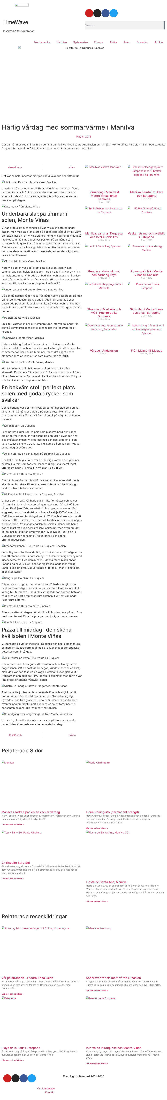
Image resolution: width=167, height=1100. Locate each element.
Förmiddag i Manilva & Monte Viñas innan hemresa (104, 195)
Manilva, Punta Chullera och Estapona (146, 193)
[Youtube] (89, 13)
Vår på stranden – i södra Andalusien (27, 978)
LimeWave (15, 22)
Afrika (113, 42)
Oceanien (142, 42)
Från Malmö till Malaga (146, 350)
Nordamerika (42, 42)
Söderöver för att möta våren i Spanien (113, 978)
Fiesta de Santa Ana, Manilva (106, 882)
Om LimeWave (46, 1088)
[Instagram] (97, 13)
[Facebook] (105, 13)
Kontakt (50, 1092)
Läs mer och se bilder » (13, 824)
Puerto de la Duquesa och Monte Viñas (113, 1048)
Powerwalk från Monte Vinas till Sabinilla (147, 273)
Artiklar (159, 42)
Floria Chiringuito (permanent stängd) (112, 812)
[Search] (164, 25)
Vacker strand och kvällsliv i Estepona (146, 235)
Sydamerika (80, 42)
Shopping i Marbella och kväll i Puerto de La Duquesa (104, 313)
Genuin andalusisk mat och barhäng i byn (104, 273)
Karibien (62, 42)
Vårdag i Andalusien (104, 350)
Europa (98, 42)
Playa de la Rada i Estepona (21, 1048)
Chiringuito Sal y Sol (16, 862)
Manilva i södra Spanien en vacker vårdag (31, 812)
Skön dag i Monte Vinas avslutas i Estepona (146, 311)
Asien (126, 42)
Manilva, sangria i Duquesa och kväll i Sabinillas (104, 235)
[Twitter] (114, 13)
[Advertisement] (125, 384)
